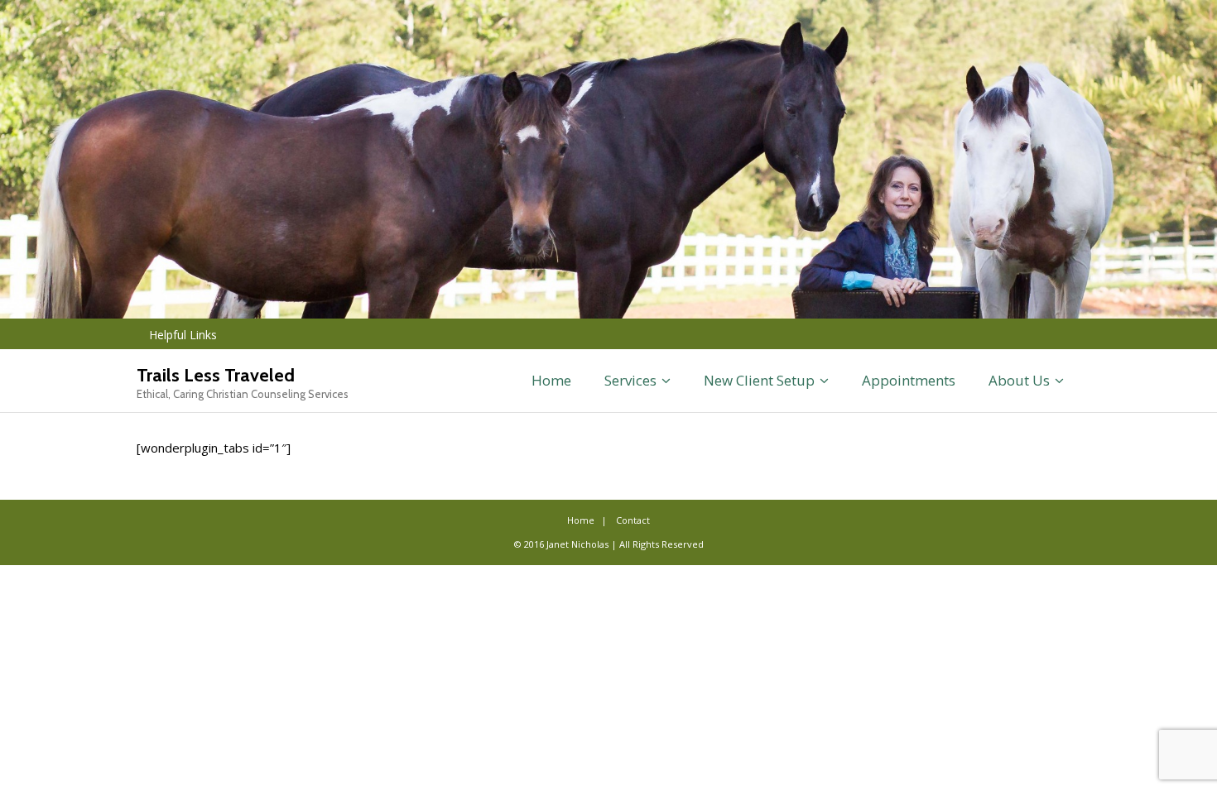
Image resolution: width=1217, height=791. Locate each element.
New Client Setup (759, 380)
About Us (1019, 380)
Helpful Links (183, 335)
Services (630, 380)
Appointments (908, 380)
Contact (633, 520)
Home (551, 380)
